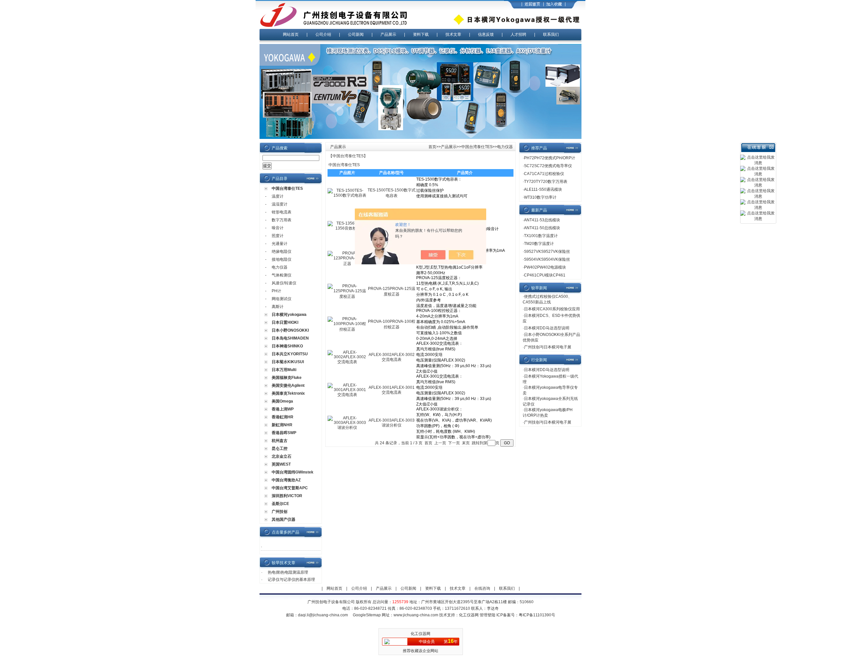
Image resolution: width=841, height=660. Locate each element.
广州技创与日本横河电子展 (547, 347)
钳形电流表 (281, 212)
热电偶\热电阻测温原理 (288, 572)
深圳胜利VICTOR (287, 496)
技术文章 (453, 34)
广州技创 (279, 511)
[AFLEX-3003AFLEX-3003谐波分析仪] (347, 427)
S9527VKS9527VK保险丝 (547, 251)
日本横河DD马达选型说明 (546, 328)
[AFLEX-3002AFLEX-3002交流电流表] (347, 362)
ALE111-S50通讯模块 (543, 189)
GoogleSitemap (367, 615)
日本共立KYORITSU (290, 354)
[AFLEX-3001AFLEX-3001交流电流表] (347, 394)
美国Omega (282, 401)
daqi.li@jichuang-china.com (323, 615)
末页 (466, 443)
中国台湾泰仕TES (287, 188)
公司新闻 (356, 34)
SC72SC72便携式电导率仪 (548, 166)
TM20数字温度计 (539, 243)
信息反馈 (486, 34)
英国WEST (281, 464)
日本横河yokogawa (289, 314)
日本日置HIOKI (285, 322)
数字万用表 (281, 220)
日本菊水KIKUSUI (288, 362)
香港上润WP (283, 409)
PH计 (276, 291)
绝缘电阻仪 (281, 251)
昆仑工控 (279, 448)
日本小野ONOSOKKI (290, 330)
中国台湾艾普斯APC (290, 488)
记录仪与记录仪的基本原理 (291, 579)
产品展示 (388, 34)
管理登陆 (487, 615)
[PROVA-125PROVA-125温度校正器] (347, 296)
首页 (432, 146)
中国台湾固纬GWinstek (292, 472)
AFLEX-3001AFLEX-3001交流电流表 (392, 390)
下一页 (454, 443)
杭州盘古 (279, 440)
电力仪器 (279, 267)
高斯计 (278, 306)
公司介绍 (323, 34)
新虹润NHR (282, 425)
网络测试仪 (281, 299)
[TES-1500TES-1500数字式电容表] (347, 195)
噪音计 (278, 228)
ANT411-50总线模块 (542, 228)
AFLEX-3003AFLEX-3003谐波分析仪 (392, 423)
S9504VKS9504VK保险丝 (547, 259)
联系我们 (551, 34)
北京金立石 (281, 456)
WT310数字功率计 (540, 197)
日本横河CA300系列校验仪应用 (552, 309)
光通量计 (279, 243)
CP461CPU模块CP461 (544, 275)
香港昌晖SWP (284, 432)
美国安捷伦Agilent (288, 385)
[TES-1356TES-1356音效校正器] (347, 228)
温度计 (278, 196)
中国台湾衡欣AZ (286, 480)
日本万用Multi (284, 369)
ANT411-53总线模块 (542, 220)
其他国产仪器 (283, 519)
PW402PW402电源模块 (545, 267)
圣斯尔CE (280, 503)
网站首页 (291, 34)
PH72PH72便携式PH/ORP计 (549, 158)
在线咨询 (482, 588)
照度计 (278, 235)
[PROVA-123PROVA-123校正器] (347, 263)
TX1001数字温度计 (541, 235)
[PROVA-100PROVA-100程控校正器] (347, 329)
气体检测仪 (281, 275)
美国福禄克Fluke (287, 377)
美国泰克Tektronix (288, 393)
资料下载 (421, 34)
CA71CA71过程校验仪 (544, 173)
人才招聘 (518, 34)
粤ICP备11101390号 (537, 615)
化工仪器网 (469, 615)
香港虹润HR (282, 417)
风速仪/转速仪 (284, 283)
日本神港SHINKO (287, 346)
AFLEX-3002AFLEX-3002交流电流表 (392, 357)
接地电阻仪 (281, 259)
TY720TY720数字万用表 (545, 181)
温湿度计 (279, 204)
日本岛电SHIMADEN (290, 338)
